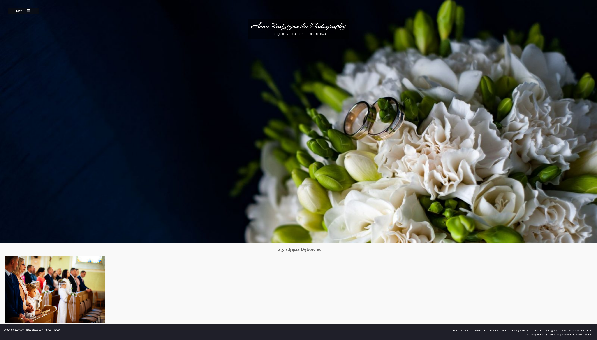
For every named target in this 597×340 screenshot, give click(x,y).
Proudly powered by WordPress (543, 334)
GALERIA (453, 330)
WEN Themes (586, 334)
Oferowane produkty (495, 330)
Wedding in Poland (519, 330)
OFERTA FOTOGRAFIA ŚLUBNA (576, 330)
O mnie (477, 330)
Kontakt (465, 330)
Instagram (551, 330)
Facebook (538, 330)
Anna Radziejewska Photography (298, 26)
